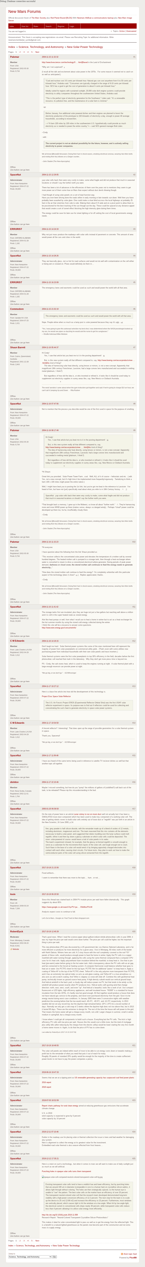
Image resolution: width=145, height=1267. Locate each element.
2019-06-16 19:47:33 (50, 1072)
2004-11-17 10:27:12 (50, 686)
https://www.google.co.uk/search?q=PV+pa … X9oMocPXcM (67, 907)
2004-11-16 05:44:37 (50, 347)
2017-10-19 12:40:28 (50, 931)
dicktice (14, 782)
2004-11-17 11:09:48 (50, 755)
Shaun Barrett (17, 347)
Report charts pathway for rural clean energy (60, 1106)
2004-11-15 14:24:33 (50, 229)
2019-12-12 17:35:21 (50, 1158)
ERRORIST (16, 229)
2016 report (46, 1082)
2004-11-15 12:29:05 (50, 175)
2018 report (46, 1087)
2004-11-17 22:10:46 (50, 782)
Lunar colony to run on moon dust (87, 814)
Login (72, 26)
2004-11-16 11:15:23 (50, 542)
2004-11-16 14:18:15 (50, 641)
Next (37, 52)
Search (48, 26)
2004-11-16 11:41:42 (50, 607)
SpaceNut (15, 174)
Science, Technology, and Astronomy (41, 46)
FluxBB (133, 1257)
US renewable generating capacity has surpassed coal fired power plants (104, 1078)
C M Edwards (17, 641)
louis (12, 894)
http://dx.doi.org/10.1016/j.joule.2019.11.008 (60, 1215)
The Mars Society (38, 18)
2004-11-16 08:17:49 (50, 430)
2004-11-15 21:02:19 (50, 309)
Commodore (17, 309)
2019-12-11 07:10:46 (50, 1132)
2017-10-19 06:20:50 (50, 894)
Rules (36, 26)
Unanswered (131, 31)
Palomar (14, 57)
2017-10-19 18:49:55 (50, 1045)
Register (61, 26)
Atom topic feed (130, 1254)
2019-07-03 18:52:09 (50, 1100)
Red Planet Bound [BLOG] (61, 18)
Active (122, 31)
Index (11, 26)
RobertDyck (16, 931)
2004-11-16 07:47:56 (50, 404)
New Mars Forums (24, 11)
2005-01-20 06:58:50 (50, 809)
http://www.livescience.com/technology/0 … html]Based (65, 62)
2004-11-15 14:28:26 (50, 256)
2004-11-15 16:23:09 (50, 282)
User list (25, 26)
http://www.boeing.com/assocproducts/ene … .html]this (68, 447)
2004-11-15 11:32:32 (50, 57)
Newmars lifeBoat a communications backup (95, 18)
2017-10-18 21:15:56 (50, 868)
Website (16, 949)
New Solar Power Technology (85, 46)
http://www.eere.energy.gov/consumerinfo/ (59, 628)
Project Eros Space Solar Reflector (56, 696)
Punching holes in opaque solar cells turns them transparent (66, 1171)
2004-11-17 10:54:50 (50, 723)
